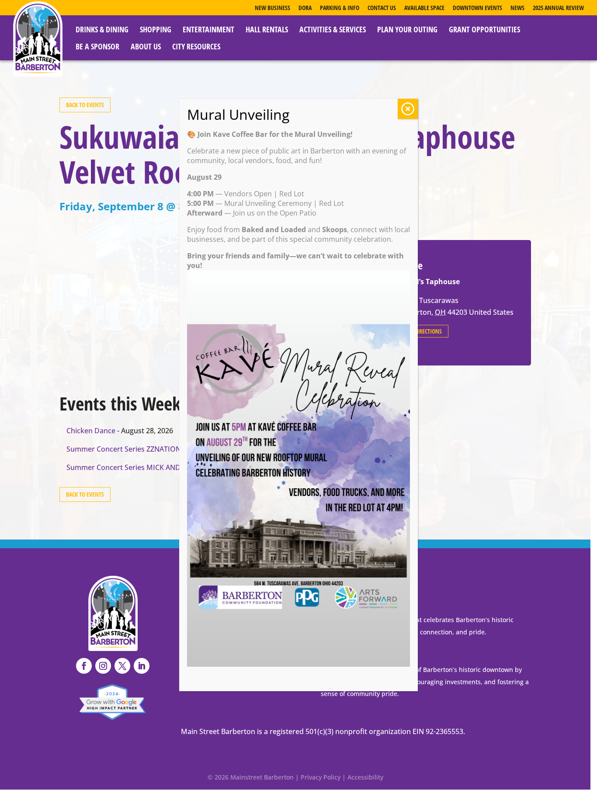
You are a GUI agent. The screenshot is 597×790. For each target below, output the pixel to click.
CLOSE (408, 109)
